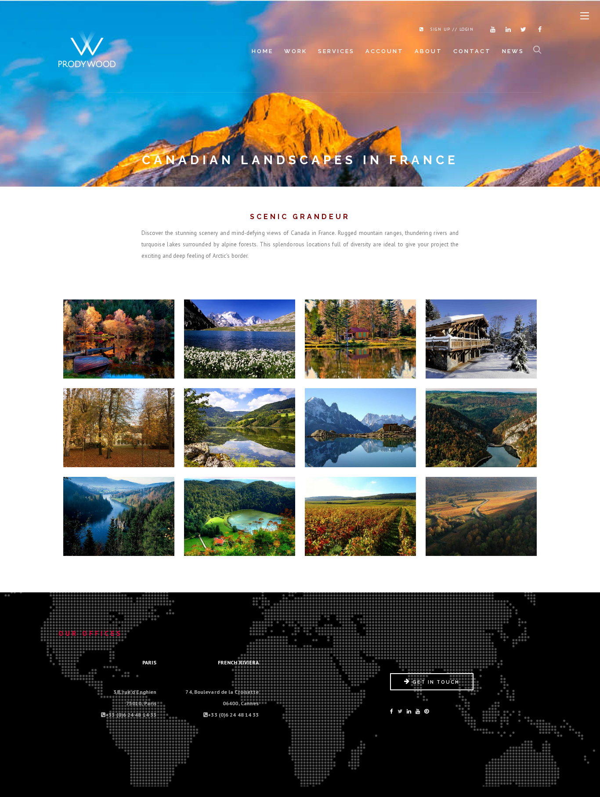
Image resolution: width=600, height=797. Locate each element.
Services (336, 51)
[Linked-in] (409, 711)
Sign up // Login (451, 29)
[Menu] (584, 16)
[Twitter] (521, 29)
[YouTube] (418, 711)
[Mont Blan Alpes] (360, 424)
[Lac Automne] (119, 335)
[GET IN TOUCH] (431, 688)
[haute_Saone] (360, 335)
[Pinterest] (426, 711)
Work (295, 51)
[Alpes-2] (481, 335)
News (513, 51)
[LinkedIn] (506, 29)
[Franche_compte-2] (481, 424)
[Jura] (240, 513)
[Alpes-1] (240, 335)
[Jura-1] (119, 513)
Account (384, 51)
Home (262, 51)
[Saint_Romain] (481, 513)
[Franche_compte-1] (240, 424)
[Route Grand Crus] (360, 513)
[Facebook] (537, 29)
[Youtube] (491, 29)
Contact (472, 51)
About (428, 51)
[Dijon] (119, 424)
